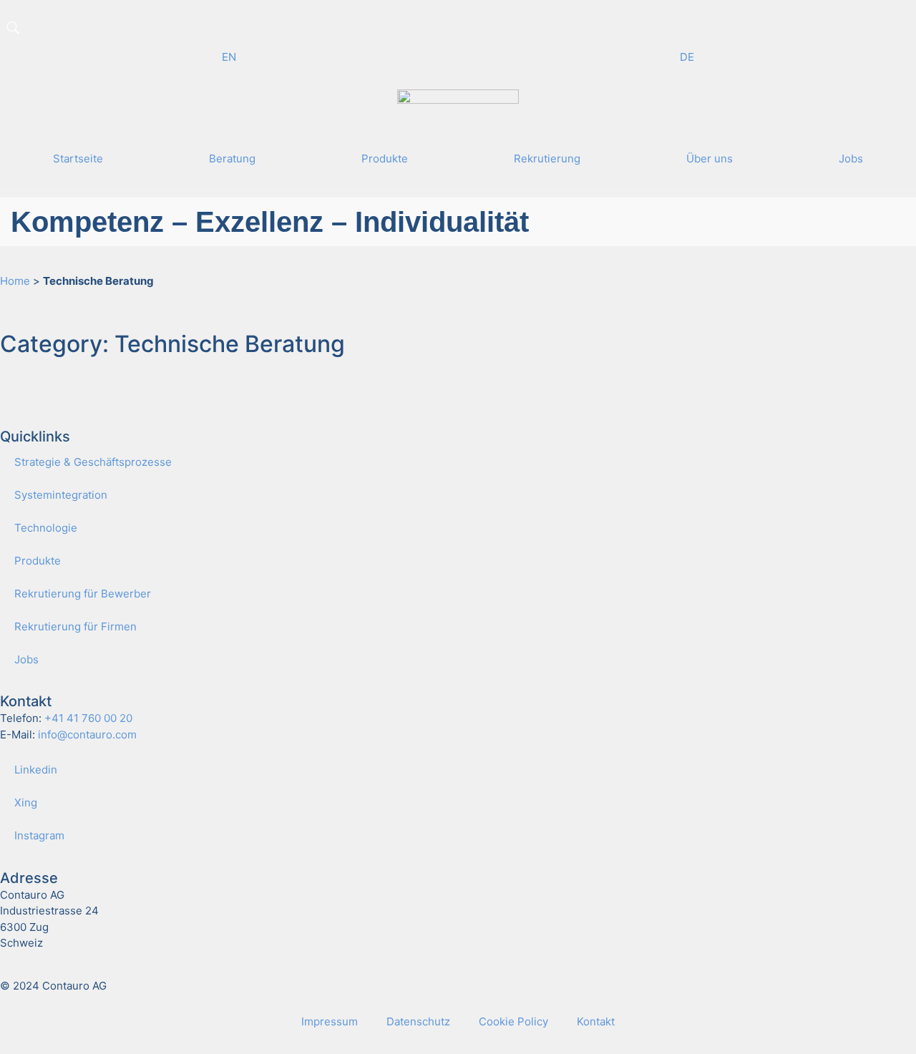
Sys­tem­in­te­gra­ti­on (60, 495)
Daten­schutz (418, 1021)
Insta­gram (39, 835)
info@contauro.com (87, 734)
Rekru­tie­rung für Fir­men (75, 626)
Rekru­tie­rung (547, 158)
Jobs (851, 158)
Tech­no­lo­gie (45, 528)
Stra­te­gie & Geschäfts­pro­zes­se (93, 462)
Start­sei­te (78, 158)
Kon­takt (596, 1021)
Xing (25, 802)
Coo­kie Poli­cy (513, 1021)
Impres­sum (329, 1021)
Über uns (709, 158)
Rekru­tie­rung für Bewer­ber (82, 593)
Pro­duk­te (384, 158)
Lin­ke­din (35, 769)
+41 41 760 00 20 (88, 718)
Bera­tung (232, 158)
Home (15, 281)
